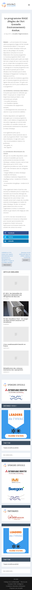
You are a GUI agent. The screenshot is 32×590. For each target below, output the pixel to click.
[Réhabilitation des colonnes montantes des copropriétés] (16, 358)
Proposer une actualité (16, 588)
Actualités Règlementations (20, 34)
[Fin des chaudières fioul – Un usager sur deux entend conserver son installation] (16, 308)
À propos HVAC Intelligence (15, 584)
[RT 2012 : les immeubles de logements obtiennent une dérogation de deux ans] (16, 283)
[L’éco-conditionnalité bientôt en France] (16, 334)
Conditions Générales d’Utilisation (15, 586)
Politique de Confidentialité (11, 582)
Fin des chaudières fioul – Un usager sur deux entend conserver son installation (15, 320)
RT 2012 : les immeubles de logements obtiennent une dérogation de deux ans (12, 295)
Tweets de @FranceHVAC (11, 448)
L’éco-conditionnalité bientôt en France (14, 345)
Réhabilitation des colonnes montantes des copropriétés (13, 369)
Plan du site (24, 582)
